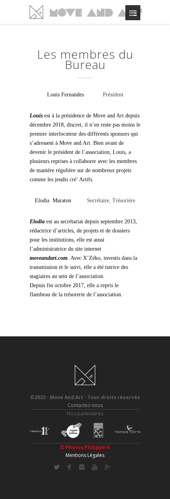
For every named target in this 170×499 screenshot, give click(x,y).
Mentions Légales (85, 455)
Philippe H (97, 447)
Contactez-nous (85, 405)
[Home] (86, 12)
